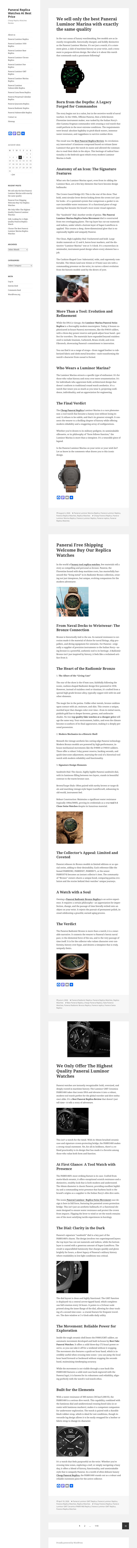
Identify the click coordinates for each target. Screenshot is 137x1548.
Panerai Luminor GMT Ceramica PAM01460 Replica (87, 1505)
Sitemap (11, 121)
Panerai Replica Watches (66, 515)
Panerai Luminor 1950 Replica (17, 44)
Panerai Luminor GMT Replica (17, 72)
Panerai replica (103, 518)
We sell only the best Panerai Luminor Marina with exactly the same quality (20, 193)
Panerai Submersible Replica (20, 112)
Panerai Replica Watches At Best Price (19, 13)
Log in (10, 281)
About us (11, 35)
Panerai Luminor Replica (18, 39)
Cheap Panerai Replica (103, 515)
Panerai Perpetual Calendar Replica (19, 98)
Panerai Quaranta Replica (18, 104)
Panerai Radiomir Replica (18, 108)
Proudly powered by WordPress (69, 1543)
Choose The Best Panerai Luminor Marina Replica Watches (18, 231)
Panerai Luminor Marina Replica (18, 79)
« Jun (13, 174)
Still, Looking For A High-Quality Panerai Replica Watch (18, 221)
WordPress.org (14, 294)
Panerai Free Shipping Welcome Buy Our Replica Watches (18, 203)
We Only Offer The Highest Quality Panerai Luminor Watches (19, 212)
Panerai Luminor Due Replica (17, 65)
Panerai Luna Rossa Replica (19, 92)
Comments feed (14, 290)
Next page (125, 1525)
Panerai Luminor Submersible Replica (16, 86)
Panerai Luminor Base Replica (17, 51)
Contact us (12, 117)
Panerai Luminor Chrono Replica (18, 58)
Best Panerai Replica (75, 1003)
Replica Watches (83, 515)
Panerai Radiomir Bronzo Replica (77, 1005)
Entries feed (13, 286)
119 (97, 1525)
